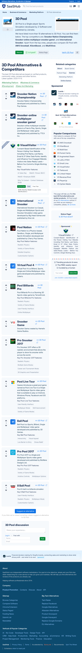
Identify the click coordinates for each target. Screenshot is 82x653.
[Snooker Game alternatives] (12, 322)
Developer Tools (21, 633)
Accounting (43, 636)
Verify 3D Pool (67, 52)
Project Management (11, 639)
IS (13, 202)
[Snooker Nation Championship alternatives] (12, 94)
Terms (27, 644)
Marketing (33, 636)
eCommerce (55, 636)
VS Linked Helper (64, 174)
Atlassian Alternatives (50, 610)
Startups (28, 1)
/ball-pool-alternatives (12, 418)
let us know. (71, 204)
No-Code (9, 633)
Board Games (69, 68)
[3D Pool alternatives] (8, 22)
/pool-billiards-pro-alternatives (16, 283)
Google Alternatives (50, 607)
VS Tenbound (62, 170)
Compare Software (10, 603)
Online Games (66, 81)
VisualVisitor (65, 235)
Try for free (21, 186)
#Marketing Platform (10, 82)
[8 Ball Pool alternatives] (12, 486)
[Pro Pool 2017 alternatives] (12, 452)
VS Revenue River (64, 177)
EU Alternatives (63, 200)
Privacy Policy (17, 644)
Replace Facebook (49, 603)
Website (19, 52)
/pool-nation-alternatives (13, 225)
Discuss (32, 590)
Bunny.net (47, 644)
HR (62, 636)
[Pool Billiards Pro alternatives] (12, 286)
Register (71, 1)
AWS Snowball (22, 46)
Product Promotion (10, 590)
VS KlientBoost (63, 146)
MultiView (50, 46)
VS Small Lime (62, 163)
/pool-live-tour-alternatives (14, 379)
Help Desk (12, 636)
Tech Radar (46, 600)
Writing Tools (70, 636)
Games (72, 73)
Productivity (23, 636)
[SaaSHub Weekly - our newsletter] (71, 6)
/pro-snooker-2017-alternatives (16, 338)
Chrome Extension (10, 607)
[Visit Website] (45, 96)
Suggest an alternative (25, 511)
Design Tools (35, 633)
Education (48, 639)
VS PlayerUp (62, 180)
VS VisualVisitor (63, 167)
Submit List (7, 617)
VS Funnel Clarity (64, 153)
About (39, 590)
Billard (59, 68)
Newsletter (7, 621)
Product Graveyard (49, 614)
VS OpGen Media (64, 184)
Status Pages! (8, 610)
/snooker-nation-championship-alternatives (21, 91)
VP (13, 266)
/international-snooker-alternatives (17, 198)
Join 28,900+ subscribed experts (66, 278)
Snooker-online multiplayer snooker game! (35, 40)
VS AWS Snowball (64, 143)
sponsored (40, 557)
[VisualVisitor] (12, 146)
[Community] (74, 6)
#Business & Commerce (29, 82)
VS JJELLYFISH (63, 160)
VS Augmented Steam (65, 156)
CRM (4, 636)
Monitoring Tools (27, 639)
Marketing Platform (66, 77)
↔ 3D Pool (41, 145)
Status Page (43, 52)
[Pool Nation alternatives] (12, 228)
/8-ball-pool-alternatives (13, 483)
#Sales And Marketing (24, 86)
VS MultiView (62, 150)
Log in (7, 535)
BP (13, 422)
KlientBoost (35, 46)
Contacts (23, 590)
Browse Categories (10, 600)
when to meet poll (18, 648)
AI (3, 633)
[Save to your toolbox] (8, 29)
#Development (8, 86)
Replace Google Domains (52, 621)
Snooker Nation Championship (58, 37)
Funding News (8, 614)
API (44, 590)
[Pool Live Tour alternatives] (12, 382)
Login (78, 1)
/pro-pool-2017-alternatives (15, 449)
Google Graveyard (49, 617)
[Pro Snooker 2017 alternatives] (12, 341)
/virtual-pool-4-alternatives (14, 262)
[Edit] (77, 52)
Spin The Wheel (71, 644)
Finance (39, 639)
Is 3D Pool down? (66, 217)
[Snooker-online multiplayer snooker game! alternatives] (12, 116)
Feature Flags (61, 73)
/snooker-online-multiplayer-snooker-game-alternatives (26, 113)
